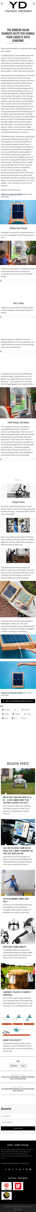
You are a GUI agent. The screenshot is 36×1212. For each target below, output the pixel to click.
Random (14, 1066)
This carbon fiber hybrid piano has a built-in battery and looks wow (18, 1088)
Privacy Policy (25, 1163)
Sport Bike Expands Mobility (14, 946)
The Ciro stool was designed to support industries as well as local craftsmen (18, 1077)
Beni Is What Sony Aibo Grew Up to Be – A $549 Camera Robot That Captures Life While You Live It (17, 800)
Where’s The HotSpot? (12, 1040)
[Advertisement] (18, 20)
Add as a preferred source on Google (19, 701)
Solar (23, 1066)
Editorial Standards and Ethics (10, 1163)
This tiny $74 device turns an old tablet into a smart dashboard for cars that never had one (18, 851)
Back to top (17, 1209)
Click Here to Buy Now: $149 (11, 194)
